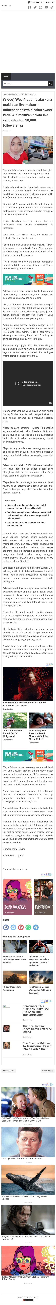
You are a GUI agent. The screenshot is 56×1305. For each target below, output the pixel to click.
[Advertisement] (28, 40)
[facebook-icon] (29, 7)
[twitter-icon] (35, 7)
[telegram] (36, 927)
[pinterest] (21, 927)
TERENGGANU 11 (31, 1298)
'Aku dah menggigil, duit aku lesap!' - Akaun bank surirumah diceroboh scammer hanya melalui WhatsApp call (29, 515)
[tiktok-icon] (52, 7)
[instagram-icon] (40, 7)
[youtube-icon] (46, 7)
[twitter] (13, 927)
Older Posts (47, 1071)
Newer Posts (8, 1071)
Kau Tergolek (16, 855)
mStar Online (18, 849)
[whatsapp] (28, 927)
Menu (6, 76)
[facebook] (6, 927)
